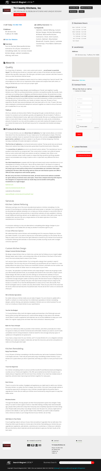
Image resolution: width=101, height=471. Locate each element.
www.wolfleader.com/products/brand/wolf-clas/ (19, 194)
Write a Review (20, 14)
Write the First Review (85, 155)
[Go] (92, 462)
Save (82, 11)
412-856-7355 (74, 7)
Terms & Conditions (65, 468)
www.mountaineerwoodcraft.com (15, 188)
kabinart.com (9, 185)
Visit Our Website (87, 7)
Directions (73, 11)
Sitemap (56, 468)
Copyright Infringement (78, 468)
